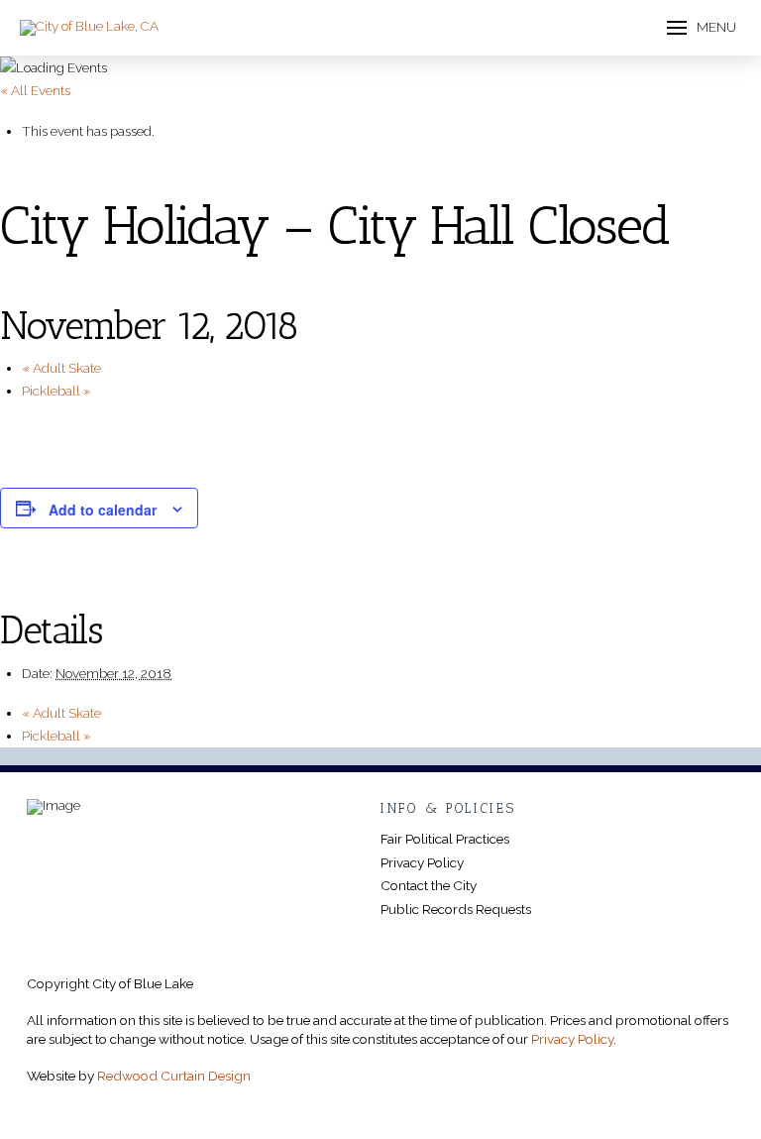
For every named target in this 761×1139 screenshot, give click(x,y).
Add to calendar (103, 509)
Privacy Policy (572, 1039)
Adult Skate (61, 368)
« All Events (35, 90)
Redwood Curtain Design (174, 1075)
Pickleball (56, 391)
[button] (701, 28)
